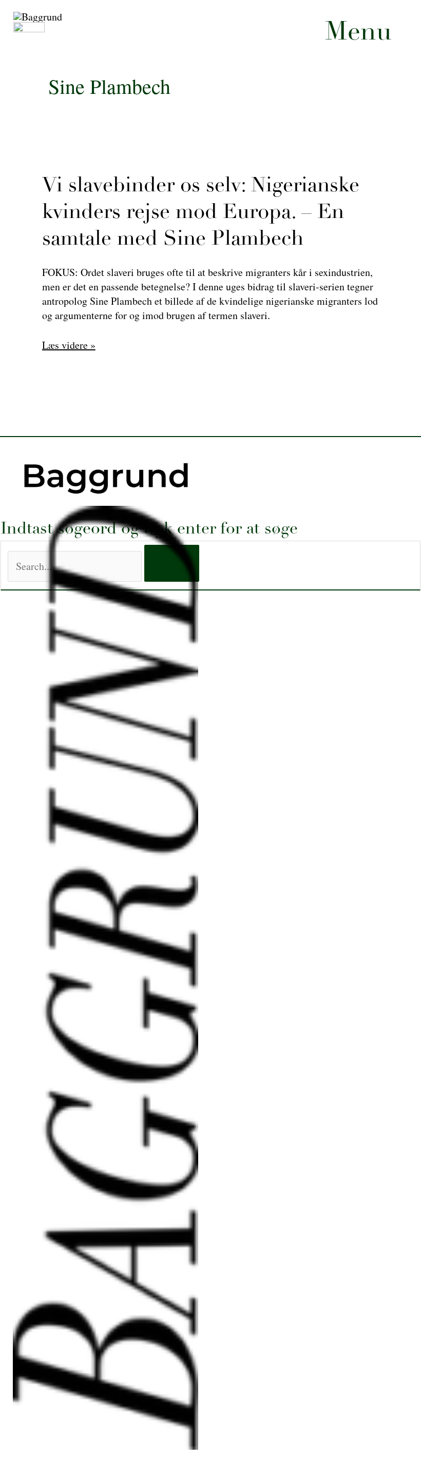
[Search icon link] (250, 220)
